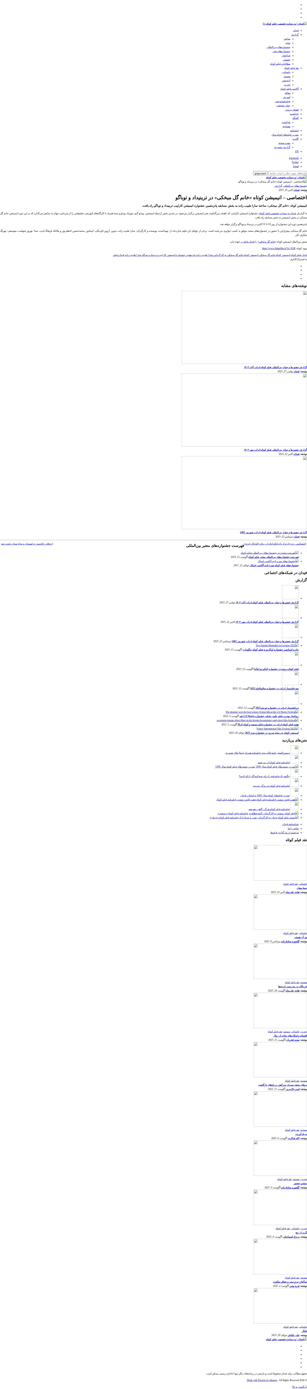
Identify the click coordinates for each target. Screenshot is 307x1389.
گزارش (295, 34)
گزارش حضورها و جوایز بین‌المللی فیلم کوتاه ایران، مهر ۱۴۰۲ (275, 449)
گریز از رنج (301, 1232)
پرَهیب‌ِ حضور (300, 1183)
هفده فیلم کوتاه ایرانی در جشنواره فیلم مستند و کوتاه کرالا (268, 724)
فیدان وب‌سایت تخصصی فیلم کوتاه (277, 213)
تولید (287, 43)
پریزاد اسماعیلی (291, 1236)
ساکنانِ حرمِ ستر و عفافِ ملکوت (290, 1281)
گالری (295, 138)
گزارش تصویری (282, 147)
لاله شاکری (293, 1138)
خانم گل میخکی (267, 241)
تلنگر (304, 1331)
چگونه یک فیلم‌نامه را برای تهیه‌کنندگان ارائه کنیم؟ (264, 776)
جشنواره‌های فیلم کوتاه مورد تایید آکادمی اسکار (274, 565)
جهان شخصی (283, 105)
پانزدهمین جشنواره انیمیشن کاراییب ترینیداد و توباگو (169, 255)
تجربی (287, 84)
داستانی (286, 72)
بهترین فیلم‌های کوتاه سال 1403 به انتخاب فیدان (265, 795)
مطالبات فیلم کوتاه (280, 63)
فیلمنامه (294, 130)
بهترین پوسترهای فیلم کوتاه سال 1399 (235, 766)
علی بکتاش (293, 1335)
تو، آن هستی (300, 937)
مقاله (287, 93)
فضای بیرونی (292, 109)
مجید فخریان (292, 1039)
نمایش (287, 38)
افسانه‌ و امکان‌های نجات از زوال (290, 1035)
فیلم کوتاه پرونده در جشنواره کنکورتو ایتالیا (276, 669)
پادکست (286, 122)
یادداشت (294, 113)
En (264, 23)
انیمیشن (286, 80)
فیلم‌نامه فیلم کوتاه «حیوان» (224, 817)
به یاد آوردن (301, 1134)
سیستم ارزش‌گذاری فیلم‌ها (284, 832)
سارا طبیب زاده (133, 255)
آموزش (286, 97)
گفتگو (296, 118)
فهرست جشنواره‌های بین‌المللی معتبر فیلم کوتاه (274, 557)
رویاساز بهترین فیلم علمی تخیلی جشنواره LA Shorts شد (269, 716)
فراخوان (286, 55)
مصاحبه (286, 126)
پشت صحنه (284, 143)
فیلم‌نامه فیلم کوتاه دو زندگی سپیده (271, 785)
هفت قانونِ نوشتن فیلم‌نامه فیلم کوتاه (236, 799)
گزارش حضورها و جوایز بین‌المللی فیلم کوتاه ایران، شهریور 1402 (273, 532)
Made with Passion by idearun (262, 1380)
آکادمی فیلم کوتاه (289, 88)
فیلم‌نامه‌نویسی (282, 101)
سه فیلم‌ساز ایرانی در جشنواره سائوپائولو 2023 (274, 688)
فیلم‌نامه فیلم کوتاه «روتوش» (233, 813)
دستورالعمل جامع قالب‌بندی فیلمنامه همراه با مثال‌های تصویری (257, 752)
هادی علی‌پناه (292, 892)
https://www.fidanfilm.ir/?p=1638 (278, 248)
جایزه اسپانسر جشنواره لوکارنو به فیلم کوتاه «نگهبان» (270, 649)
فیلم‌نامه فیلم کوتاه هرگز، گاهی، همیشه (269, 809)
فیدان (296, 30)
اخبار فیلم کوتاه (299, 255)
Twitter (295, 162)
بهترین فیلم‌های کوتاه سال (285, 134)
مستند (287, 76)
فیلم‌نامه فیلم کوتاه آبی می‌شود (274, 762)
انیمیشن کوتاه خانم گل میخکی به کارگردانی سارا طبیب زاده (227, 255)
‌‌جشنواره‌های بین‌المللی (278, 47)
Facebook (294, 158)
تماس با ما (293, 828)
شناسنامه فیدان (290, 824)
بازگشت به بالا (299, 1386)
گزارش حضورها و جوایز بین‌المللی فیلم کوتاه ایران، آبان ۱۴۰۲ (275, 367)
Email (296, 166)
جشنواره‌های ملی (281, 51)
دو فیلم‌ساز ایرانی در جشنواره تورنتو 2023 (277, 707)
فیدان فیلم (248, 241)
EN (297, 151)
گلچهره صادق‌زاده (290, 941)
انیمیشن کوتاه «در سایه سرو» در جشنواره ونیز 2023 (272, 732)
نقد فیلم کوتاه (291, 68)
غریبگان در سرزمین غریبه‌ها (292, 986)
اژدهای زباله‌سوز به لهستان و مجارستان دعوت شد (27, 543)
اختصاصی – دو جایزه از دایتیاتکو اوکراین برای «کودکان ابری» (275, 543)
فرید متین (294, 1286)
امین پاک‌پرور (292, 1089)
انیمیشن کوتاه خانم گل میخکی (274, 255)
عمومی (286, 59)
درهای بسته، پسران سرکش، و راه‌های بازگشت (282, 1084)
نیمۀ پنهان (302, 888)
